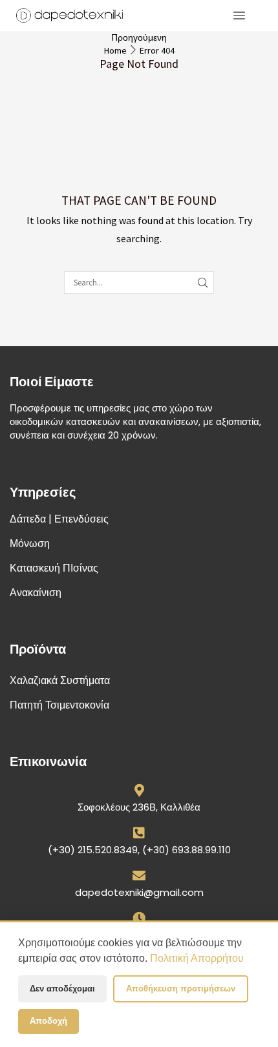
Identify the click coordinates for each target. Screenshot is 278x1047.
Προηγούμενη (139, 37)
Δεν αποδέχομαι (62, 988)
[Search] (202, 282)
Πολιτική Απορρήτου (197, 958)
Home (115, 50)
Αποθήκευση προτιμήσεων (180, 988)
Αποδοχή (48, 1021)
